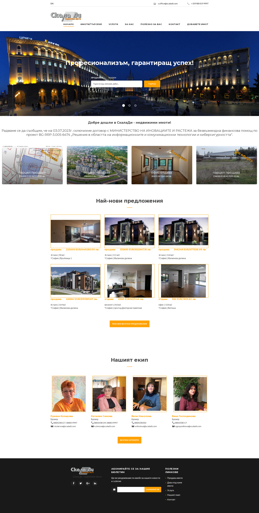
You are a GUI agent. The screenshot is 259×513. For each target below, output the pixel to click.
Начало (68, 24)
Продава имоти (175, 478)
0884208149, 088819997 (106, 422)
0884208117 (181, 422)
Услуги (113, 24)
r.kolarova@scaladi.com (65, 426)
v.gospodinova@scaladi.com (188, 426)
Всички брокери (129, 440)
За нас (129, 24)
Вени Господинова (183, 416)
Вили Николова (141, 416)
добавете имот (197, 24)
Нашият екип (173, 495)
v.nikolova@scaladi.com (146, 426)
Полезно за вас (151, 24)
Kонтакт (174, 24)
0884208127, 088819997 (65, 422)
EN (52, 3)
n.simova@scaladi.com (104, 426)
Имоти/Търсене (91, 24)
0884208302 (140, 422)
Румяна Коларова (62, 416)
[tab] (97, 77)
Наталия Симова (101, 416)
